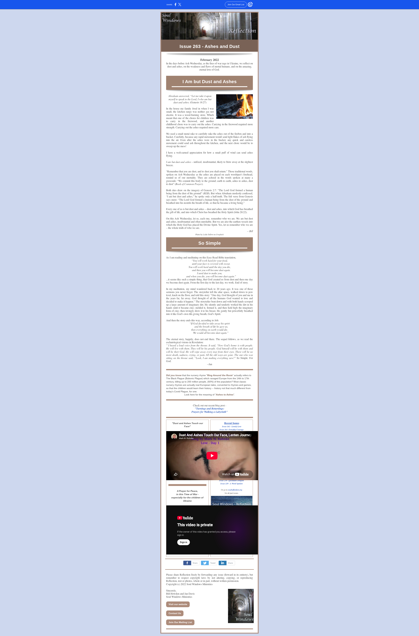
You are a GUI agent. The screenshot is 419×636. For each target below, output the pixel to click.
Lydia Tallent (208, 234)
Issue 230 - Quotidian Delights (231, 480)
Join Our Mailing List (180, 622)
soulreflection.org (235, 489)
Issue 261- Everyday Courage (232, 429)
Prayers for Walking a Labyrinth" (209, 412)
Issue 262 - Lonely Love (231, 426)
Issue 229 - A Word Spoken (231, 483)
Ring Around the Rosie (220, 375)
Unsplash (220, 234)
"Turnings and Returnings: (209, 408)
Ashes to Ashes (224, 394)
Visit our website (178, 604)
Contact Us (175, 613)
